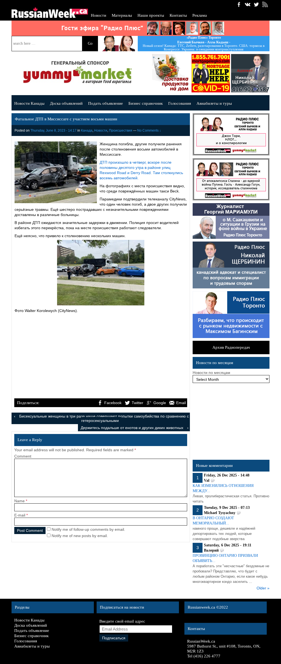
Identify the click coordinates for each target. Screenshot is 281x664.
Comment (22, 456)
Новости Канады (29, 103)
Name (19, 501)
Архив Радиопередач (231, 347)
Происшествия (120, 130)
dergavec (211, 73)
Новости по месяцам (211, 372)
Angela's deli (171, 73)
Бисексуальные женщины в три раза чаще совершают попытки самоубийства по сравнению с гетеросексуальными (104, 418)
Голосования (179, 103)
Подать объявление (105, 103)
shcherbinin (250, 73)
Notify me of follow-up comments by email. (88, 529)
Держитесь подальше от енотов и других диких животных (132, 427)
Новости (98, 15)
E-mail (19, 515)
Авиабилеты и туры (214, 103)
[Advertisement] (101, 356)
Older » (263, 588)
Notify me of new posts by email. (80, 536)
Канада (86, 130)
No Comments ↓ (149, 130)
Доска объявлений (66, 103)
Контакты (178, 15)
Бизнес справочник (145, 103)
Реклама (199, 15)
